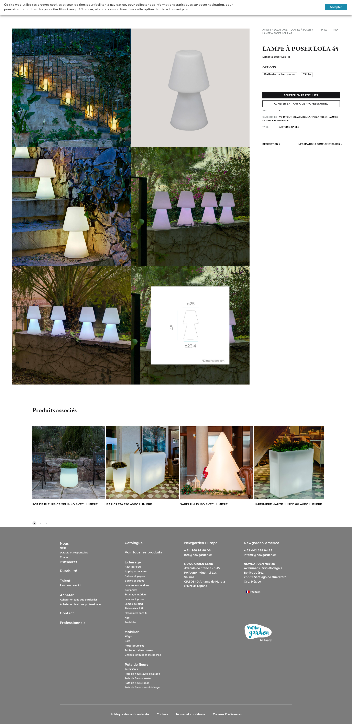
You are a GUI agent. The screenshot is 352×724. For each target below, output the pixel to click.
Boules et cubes (134, 581)
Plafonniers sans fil (136, 613)
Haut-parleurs (133, 567)
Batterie (284, 127)
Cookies (162, 714)
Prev (324, 30)
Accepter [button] (336, 7)
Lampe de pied (134, 604)
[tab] (270, 145)
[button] (279, 75)
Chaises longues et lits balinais (143, 655)
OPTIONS (269, 67)
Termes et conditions (190, 714)
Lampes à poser (134, 599)
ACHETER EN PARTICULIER (301, 95)
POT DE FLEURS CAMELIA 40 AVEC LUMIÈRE (65, 504)
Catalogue (134, 543)
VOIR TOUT (285, 117)
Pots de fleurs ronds (137, 683)
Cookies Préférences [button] (227, 714)
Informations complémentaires (319, 144)
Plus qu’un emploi (70, 585)
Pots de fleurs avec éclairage (142, 674)
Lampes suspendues (137, 585)
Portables (130, 622)
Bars (127, 641)
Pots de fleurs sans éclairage (142, 687)
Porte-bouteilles (134, 646)
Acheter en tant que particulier (78, 599)
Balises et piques (135, 576)
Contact (65, 557)
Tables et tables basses (139, 650)
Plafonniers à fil (134, 608)
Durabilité (68, 571)
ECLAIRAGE (280, 30)
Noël (127, 618)
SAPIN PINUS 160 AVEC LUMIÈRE (204, 504)
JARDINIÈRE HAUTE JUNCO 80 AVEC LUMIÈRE (288, 504)
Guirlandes (131, 590)
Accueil (266, 30)
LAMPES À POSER (300, 30)
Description (270, 144)
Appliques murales (136, 571)
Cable (295, 127)
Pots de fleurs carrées (138, 678)
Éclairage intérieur (136, 594)
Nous (63, 548)
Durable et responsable (74, 552)
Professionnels (68, 562)
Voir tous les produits (143, 552)
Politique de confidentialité (130, 714)
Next (336, 30)
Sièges (129, 636)
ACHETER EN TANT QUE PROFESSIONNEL (301, 103)
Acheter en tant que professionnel (80, 604)
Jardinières (131, 669)
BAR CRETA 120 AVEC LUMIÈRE (129, 504)
